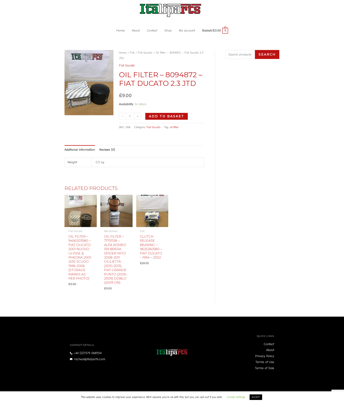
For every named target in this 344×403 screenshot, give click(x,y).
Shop (168, 30)
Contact (152, 30)
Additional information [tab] (79, 150)
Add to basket (166, 116)
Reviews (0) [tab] (107, 150)
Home (120, 30)
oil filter (174, 127)
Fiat (132, 52)
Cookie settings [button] (236, 397)
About (136, 30)
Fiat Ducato (145, 52)
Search (267, 54)
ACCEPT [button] (256, 397)
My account (187, 30)
